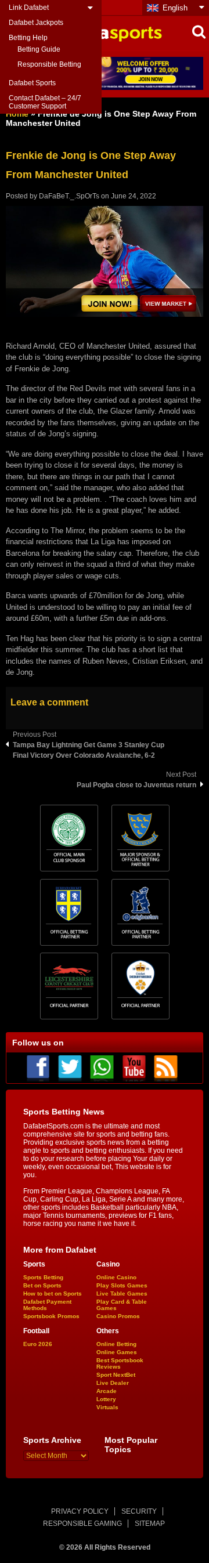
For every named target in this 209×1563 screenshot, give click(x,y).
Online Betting (116, 1344)
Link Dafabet (29, 7)
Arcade (106, 1391)
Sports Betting (43, 1277)
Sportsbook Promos (51, 1316)
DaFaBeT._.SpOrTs (69, 196)
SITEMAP (150, 1523)
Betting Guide (38, 49)
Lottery (106, 1399)
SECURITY (139, 1511)
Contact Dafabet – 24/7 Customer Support (45, 102)
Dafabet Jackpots (36, 23)
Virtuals (107, 1407)
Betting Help (28, 38)
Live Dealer (112, 1383)
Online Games (116, 1352)
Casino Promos (118, 1316)
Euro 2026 (37, 1344)
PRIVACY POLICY (80, 1511)
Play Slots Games (121, 1285)
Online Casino (116, 1277)
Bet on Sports (42, 1285)
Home (17, 113)
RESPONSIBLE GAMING (82, 1523)
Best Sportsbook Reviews (119, 1363)
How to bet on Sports (52, 1293)
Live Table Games (121, 1293)
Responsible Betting (49, 64)
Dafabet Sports (32, 83)
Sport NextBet (115, 1375)
